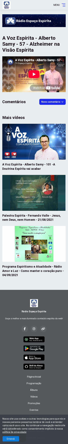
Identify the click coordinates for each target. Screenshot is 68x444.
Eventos (34, 410)
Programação (34, 383)
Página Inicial (34, 376)
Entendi (11, 439)
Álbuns (34, 390)
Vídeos (34, 396)
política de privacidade (14, 432)
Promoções (34, 403)
